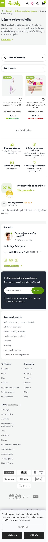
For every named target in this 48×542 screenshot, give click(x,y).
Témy (26, 397)
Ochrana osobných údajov (14, 332)
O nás (3, 373)
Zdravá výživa (7, 414)
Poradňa (7, 341)
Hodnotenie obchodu (12, 350)
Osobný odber (7, 397)
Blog (3, 378)
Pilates (4, 440)
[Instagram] (11, 260)
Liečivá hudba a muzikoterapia (7, 425)
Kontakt (4, 369)
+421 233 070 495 (18, 252)
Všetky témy (13, 405)
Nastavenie (23, 527)
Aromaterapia (7, 454)
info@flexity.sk (16, 246)
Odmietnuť (12, 535)
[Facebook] (5, 260)
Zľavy (26, 392)
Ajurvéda (5, 419)
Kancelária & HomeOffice (11, 445)
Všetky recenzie (24, 190)
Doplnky (27, 387)
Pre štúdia (5, 435)
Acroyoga (5, 410)
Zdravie (27, 383)
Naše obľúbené (7, 463)
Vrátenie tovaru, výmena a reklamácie (19, 322)
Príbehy (4, 383)
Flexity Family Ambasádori (14, 336)
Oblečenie (28, 369)
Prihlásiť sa (37, 290)
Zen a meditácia (7, 449)
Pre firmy (7, 345)
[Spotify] (16, 260)
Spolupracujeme (7, 392)
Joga (3, 431)
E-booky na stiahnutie (10, 387)
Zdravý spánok (7, 459)
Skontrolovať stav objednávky (16, 355)
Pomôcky (27, 378)
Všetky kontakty (11, 266)
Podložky (27, 373)
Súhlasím (34, 535)
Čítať (6, 39)
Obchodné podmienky (13, 327)
